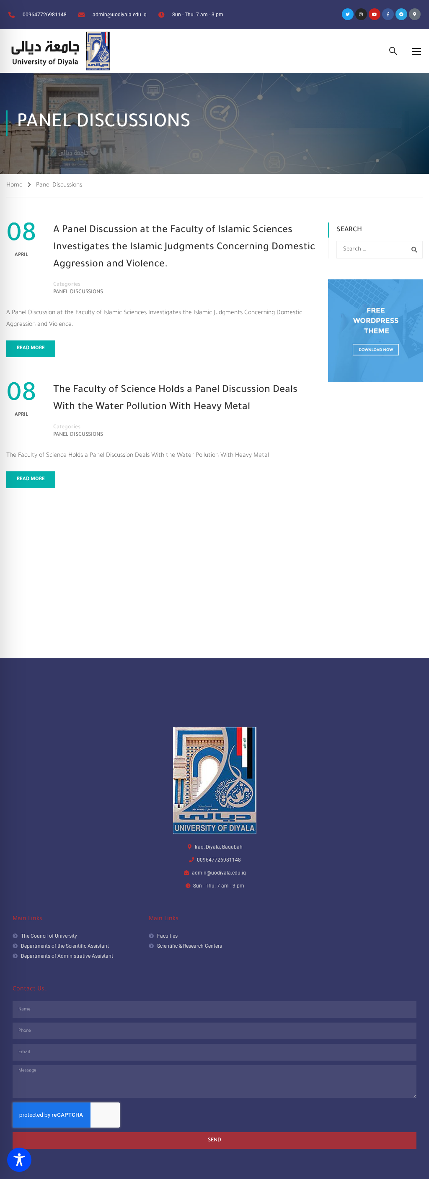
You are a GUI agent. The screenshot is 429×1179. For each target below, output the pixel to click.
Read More (31, 348)
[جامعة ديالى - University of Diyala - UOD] (58, 51)
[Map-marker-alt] (415, 14)
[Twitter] (348, 14)
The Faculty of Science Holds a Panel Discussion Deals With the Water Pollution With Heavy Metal (175, 399)
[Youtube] (374, 14)
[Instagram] (361, 14)
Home (14, 185)
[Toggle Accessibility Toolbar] (19, 1160)
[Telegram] (401, 14)
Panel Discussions (78, 292)
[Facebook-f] (388, 14)
